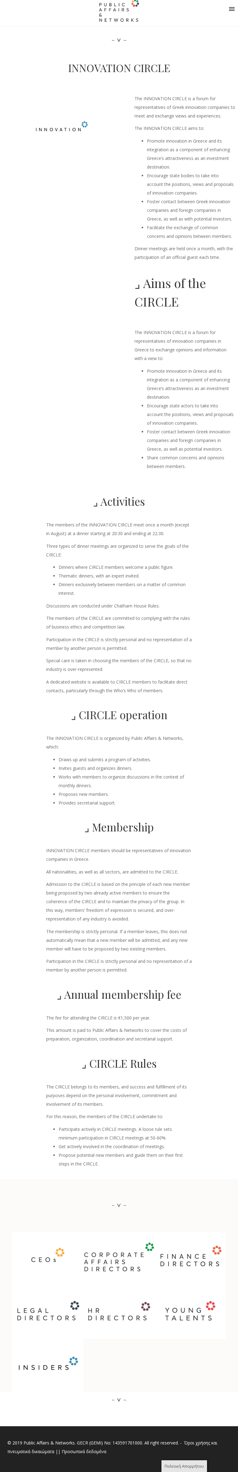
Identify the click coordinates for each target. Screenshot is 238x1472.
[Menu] (232, 9)
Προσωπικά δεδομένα (84, 1451)
